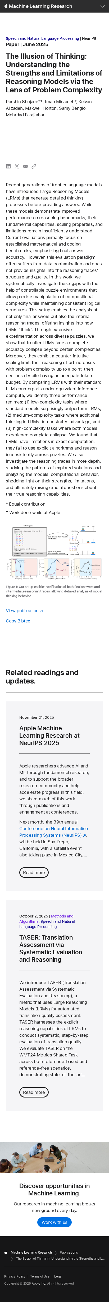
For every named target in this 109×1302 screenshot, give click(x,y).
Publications (69, 1252)
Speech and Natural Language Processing (42, 38)
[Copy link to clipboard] (34, 166)
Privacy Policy (14, 1276)
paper (12, 44)
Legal (58, 1276)
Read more (34, 872)
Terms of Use (39, 1276)
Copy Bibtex (18, 620)
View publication (22, 610)
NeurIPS (89, 38)
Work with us (54, 1222)
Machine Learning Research (40, 6)
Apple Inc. (39, 1283)
